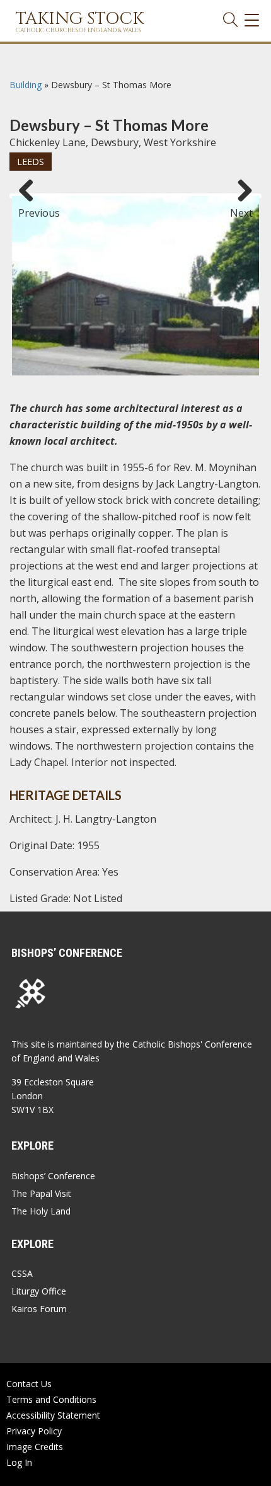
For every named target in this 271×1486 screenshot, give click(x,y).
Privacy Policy (34, 1431)
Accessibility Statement (53, 1415)
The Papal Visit (41, 1193)
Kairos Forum (39, 1309)
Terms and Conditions (51, 1399)
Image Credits (34, 1447)
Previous (30, 207)
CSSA (22, 1273)
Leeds (30, 162)
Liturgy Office (38, 1291)
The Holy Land (41, 1211)
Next (241, 207)
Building (25, 85)
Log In (19, 1462)
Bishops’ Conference (53, 1176)
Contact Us (29, 1384)
